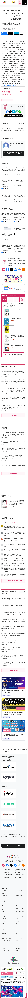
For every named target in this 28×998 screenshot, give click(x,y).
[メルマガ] (3, 269)
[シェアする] (7, 111)
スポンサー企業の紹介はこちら (13, 845)
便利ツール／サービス (6, 938)
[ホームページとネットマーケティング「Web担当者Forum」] (7, 974)
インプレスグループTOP (19, 878)
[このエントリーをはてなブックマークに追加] (13, 111)
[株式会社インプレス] (13, 960)
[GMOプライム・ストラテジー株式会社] (8, 825)
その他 (17, 923)
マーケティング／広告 (9, 5)
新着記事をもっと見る (14, 473)
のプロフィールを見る (13, 153)
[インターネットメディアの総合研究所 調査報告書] (19, 974)
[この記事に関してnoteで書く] (16, 111)
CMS (3, 911)
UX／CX (3, 916)
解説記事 (4, 948)
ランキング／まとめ (6, 940)
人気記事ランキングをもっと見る (14, 580)
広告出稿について (19, 895)
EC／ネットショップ (19, 918)
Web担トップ (3, 747)
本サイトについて (8, 869)
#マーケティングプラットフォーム (8, 93)
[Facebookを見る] (7, 865)
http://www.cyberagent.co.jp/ (9, 85)
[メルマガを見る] (3, 865)
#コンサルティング (9, 91)
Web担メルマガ (19, 890)
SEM (3, 923)
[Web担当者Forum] (13, 857)
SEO (2, 5)
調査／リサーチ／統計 (20, 911)
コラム (3, 935)
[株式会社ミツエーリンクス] (8, 766)
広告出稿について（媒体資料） (20, 870)
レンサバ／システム (19, 916)
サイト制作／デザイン (20, 908)
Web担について (5, 895)
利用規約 (18, 872)
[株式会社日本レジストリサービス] (8, 793)
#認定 (2, 94)
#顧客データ (8, 94)
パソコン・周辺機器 (22, 299)
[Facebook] (7, 269)
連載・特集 (4, 893)
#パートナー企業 (18, 91)
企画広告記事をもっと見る (15, 670)
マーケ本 (5, 299)
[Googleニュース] (19, 269)
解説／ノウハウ (5, 931)
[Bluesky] (15, 865)
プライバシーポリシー (9, 874)
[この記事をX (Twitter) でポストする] (10, 111)
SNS (19, 5)
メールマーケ (18, 921)
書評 (16, 933)
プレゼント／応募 (5, 950)
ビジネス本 (10, 299)
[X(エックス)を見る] (11, 865)
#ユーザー (19, 93)
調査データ (4, 933)
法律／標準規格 (19, 914)
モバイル (4, 921)
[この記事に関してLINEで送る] (19, 111)
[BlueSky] (15, 269)
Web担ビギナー (5, 890)
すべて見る (14, 415)
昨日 (5, 522)
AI (15, 5)
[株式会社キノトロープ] (8, 804)
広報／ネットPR (5, 918)
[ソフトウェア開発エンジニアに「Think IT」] (19, 970)
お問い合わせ (7, 872)
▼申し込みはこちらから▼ (7, 985)
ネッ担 (18, 263)
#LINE (3, 91)
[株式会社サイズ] (8, 815)
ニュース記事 (18, 948)
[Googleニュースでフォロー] (19, 865)
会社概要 (7, 877)
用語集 (17, 950)
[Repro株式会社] (8, 777)
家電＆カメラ (16, 299)
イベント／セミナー (19, 938)
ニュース (2, 748)
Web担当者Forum (6, 2)
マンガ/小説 (18, 935)
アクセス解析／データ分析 (7, 908)
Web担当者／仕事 (6, 914)
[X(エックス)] (11, 269)
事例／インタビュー (19, 931)
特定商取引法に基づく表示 (20, 875)
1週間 (13, 522)
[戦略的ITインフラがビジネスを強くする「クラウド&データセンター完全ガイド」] (7, 970)
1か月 (21, 522)
